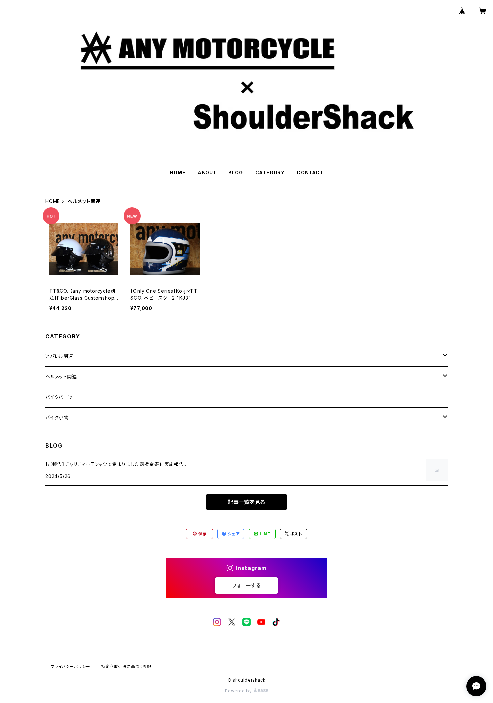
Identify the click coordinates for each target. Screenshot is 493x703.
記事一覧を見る (246, 502)
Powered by (239, 690)
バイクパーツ (59, 397)
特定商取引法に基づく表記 (126, 666)
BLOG (235, 172)
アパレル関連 (59, 356)
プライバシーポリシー (70, 666)
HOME (177, 172)
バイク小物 (57, 417)
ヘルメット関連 (61, 376)
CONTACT (310, 172)
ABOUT (207, 172)
